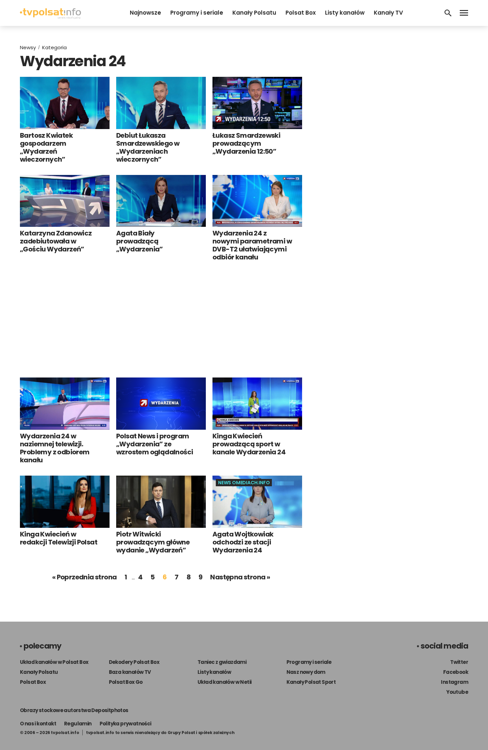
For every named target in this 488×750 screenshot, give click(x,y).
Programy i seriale (196, 13)
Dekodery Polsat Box (134, 662)
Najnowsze (145, 13)
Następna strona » (240, 577)
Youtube (457, 691)
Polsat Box (300, 13)
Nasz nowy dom (305, 672)
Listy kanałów (345, 13)
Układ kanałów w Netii (224, 681)
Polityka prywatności (125, 723)
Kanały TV (388, 13)
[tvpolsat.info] (50, 17)
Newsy (28, 47)
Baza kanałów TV (130, 672)
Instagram (454, 681)
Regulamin (78, 723)
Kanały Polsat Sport (311, 681)
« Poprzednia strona (84, 577)
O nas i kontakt (38, 723)
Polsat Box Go (126, 681)
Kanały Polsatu (254, 13)
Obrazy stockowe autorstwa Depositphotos (74, 710)
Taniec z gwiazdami (222, 662)
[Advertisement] (161, 319)
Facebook (455, 672)
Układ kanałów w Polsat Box (54, 662)
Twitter (459, 662)
